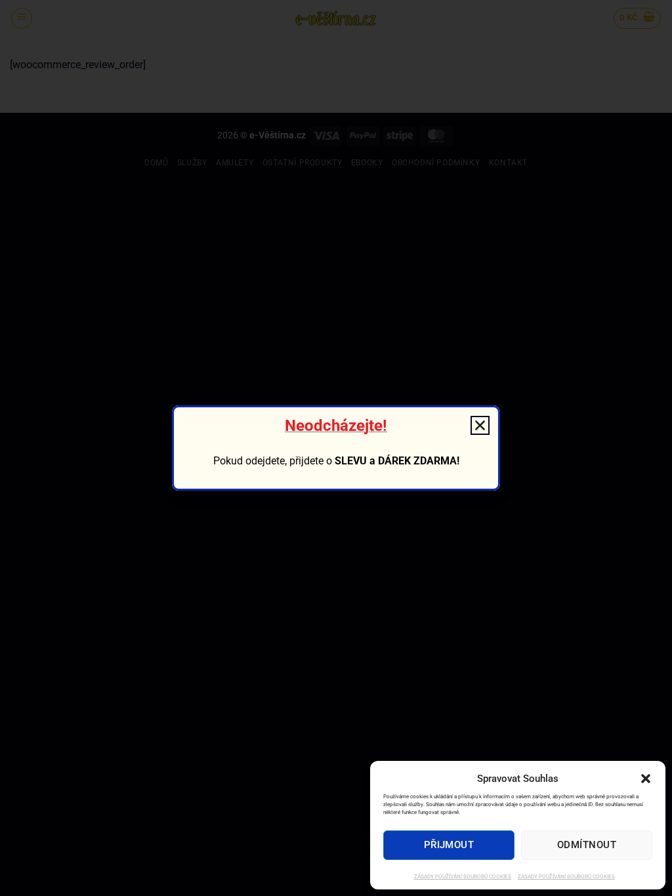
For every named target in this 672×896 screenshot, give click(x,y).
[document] (336, 448)
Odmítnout (586, 845)
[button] (645, 778)
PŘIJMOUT (449, 845)
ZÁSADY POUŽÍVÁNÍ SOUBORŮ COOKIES (462, 877)
